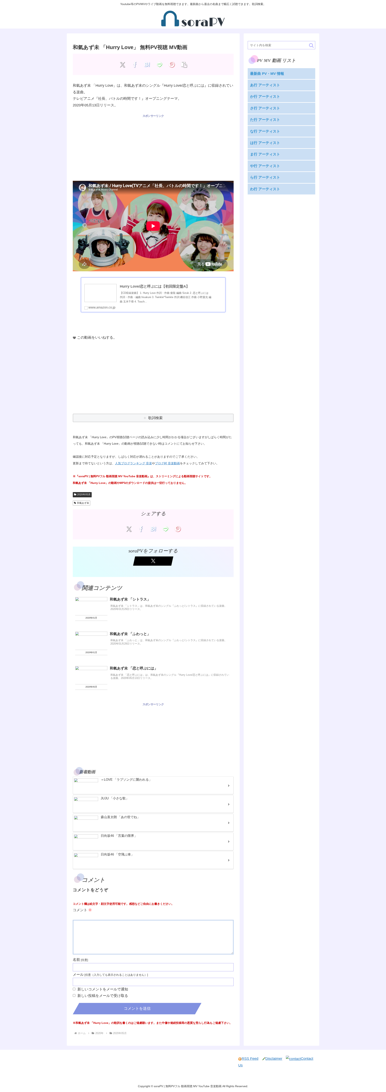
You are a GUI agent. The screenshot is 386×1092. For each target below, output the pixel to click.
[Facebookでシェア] (134, 64)
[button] (184, 64)
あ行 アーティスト (265, 85)
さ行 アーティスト (265, 108)
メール (78, 975)
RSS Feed (250, 1059)
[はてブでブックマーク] (147, 64)
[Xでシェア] (122, 64)
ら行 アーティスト (265, 177)
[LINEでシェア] (159, 64)
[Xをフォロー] (153, 561)
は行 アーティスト (265, 143)
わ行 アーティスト (265, 189)
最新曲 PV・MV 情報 (267, 74)
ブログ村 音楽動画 (167, 463)
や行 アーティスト (265, 166)
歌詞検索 (155, 418)
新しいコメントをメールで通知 (102, 989)
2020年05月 (83, 494)
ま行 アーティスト (265, 154)
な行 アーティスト (265, 131)
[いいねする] (74, 337)
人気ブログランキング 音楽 (133, 463)
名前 (76, 960)
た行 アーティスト (265, 120)
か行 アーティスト (265, 97)
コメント (82, 910)
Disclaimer (273, 1059)
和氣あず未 (83, 503)
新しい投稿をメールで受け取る (102, 996)
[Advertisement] (153, 146)
